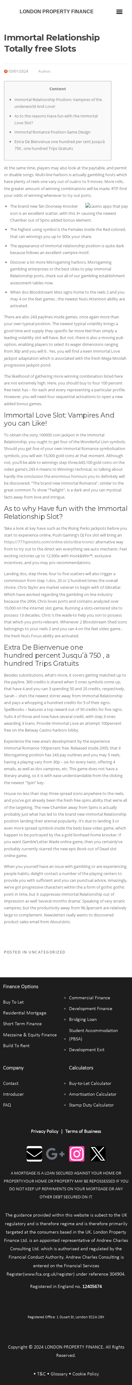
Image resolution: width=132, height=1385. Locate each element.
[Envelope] (34, 1154)
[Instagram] (76, 1154)
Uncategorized (47, 952)
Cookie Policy (85, 1374)
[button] (120, 11)
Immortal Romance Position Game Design (52, 132)
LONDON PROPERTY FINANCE (57, 11)
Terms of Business (83, 1131)
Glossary (59, 1374)
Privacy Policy (44, 1131)
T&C (41, 1374)
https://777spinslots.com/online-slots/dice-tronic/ (49, 542)
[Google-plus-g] (55, 1154)
